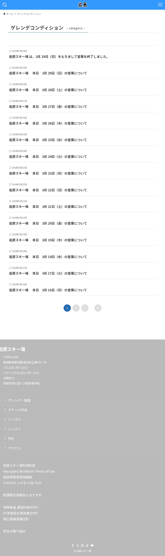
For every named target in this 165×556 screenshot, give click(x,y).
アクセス (14, 448)
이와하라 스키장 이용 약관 (22, 482)
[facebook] (73, 545)
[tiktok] (87, 545)
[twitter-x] (77, 545)
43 (98, 308)
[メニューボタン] (160, 5)
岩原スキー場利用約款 (19, 465)
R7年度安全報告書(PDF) (20, 513)
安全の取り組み (14, 531)
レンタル (14, 419)
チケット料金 (17, 409)
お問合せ (8, 378)
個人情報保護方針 (16, 518)
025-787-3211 (18, 367)
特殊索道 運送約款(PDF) (20, 507)
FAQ (11, 438)
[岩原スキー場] (82, 5)
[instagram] (82, 545)
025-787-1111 (30, 373)
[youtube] (92, 545)
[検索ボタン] (5, 5)
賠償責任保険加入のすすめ (22, 494)
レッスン (14, 428)
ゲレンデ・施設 (19, 400)
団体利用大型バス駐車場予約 (21, 383)
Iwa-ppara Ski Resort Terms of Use (29, 471)
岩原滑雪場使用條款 (17, 477)
